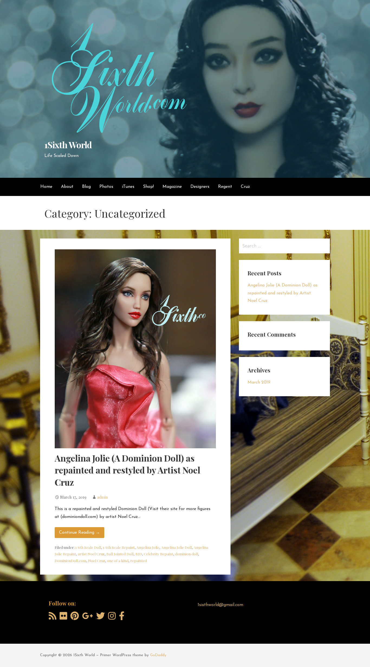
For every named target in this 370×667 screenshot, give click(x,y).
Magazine (172, 187)
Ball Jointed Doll (120, 553)
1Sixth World (68, 144)
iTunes (128, 187)
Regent (225, 187)
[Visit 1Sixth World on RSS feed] (52, 618)
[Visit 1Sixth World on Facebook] (121, 618)
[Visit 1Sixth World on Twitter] (100, 618)
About (67, 187)
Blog (86, 187)
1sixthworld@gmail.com (220, 605)
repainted (138, 560)
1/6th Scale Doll (88, 547)
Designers (199, 187)
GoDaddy (158, 655)
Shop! (148, 187)
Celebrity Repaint (158, 553)
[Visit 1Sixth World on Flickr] (63, 618)
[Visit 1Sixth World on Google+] (87, 618)
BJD (138, 553)
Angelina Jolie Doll (176, 547)
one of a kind (117, 560)
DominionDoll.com (70, 560)
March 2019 (259, 382)
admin (102, 497)
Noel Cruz (96, 560)
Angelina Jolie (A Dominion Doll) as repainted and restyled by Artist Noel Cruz (127, 470)
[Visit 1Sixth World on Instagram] (112, 618)
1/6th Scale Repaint (119, 547)
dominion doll (186, 553)
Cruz (245, 187)
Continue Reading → (79, 532)
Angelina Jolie (148, 547)
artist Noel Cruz (91, 553)
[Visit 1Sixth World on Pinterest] (74, 618)
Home (46, 187)
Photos (106, 187)
